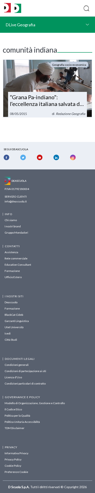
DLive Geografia (20, 24)
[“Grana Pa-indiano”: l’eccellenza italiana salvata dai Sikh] (47, 88)
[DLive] (7, 8)
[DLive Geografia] (18, 12)
